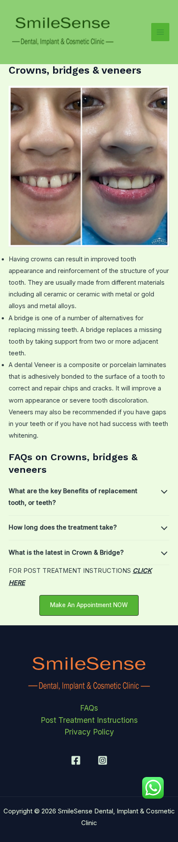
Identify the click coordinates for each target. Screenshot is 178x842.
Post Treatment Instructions (89, 720)
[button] (89, 605)
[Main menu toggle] (160, 32)
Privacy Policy (89, 731)
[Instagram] (103, 760)
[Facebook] (76, 760)
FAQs (89, 707)
